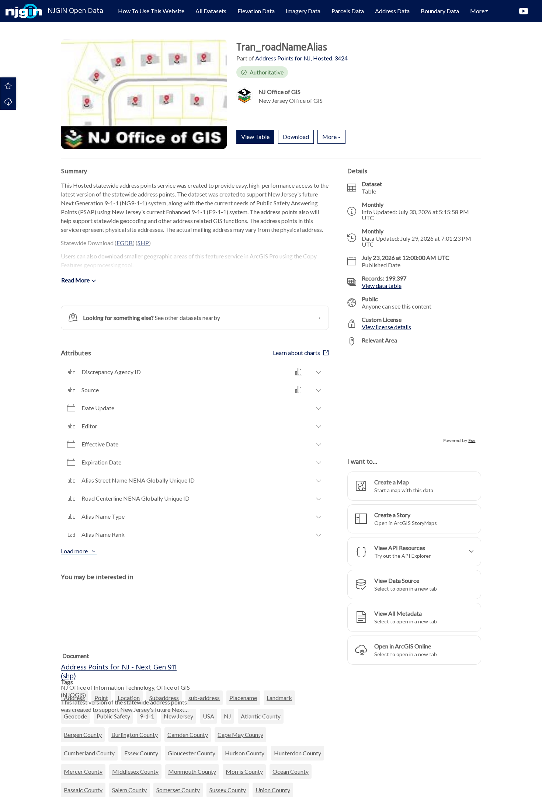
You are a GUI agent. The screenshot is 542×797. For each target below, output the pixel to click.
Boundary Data (440, 10)
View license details (386, 326)
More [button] (477, 10)
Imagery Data (303, 10)
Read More (75, 279)
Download (8, 102)
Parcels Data (347, 10)
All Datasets (210, 10)
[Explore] (414, 398)
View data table (382, 285)
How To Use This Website (151, 10)
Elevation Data (256, 10)
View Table (255, 136)
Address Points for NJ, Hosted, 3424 (301, 58)
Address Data (392, 10)
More (329, 136)
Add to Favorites (8, 85)
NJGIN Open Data (75, 11)
